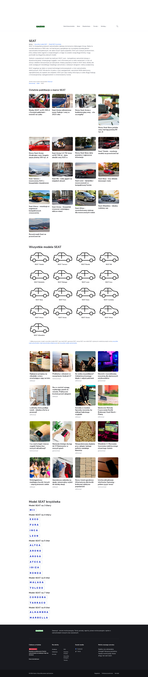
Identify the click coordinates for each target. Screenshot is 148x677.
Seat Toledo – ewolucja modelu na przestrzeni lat (108, 152)
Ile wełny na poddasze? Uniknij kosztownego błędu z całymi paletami (84, 376)
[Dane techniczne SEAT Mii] (108, 257)
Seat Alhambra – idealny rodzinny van (108, 207)
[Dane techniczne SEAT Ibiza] (39, 292)
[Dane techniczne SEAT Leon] (85, 274)
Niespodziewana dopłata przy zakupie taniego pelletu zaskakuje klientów (85, 447)
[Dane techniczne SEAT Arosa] (62, 310)
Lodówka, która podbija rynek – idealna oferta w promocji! (39, 410)
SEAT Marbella (39, 282)
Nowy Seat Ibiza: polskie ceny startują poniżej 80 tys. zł (108, 129)
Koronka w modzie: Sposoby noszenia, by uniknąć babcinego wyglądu (83, 411)
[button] (117, 26)
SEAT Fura (62, 300)
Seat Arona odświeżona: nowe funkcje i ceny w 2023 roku (61, 112)
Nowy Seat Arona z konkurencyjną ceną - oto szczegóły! (85, 112)
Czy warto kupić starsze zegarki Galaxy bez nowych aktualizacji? (39, 446)
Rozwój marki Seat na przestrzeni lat (37, 235)
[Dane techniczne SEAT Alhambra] (39, 328)
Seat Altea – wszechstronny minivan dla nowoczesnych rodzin (85, 210)
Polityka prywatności (107, 673)
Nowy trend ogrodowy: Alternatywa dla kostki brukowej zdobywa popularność (84, 483)
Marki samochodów (69, 26)
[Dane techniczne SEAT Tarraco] (62, 257)
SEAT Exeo (85, 300)
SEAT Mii (109, 264)
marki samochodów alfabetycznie (49, 343)
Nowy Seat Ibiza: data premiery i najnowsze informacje (84, 155)
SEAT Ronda (85, 264)
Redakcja (54, 649)
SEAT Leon (85, 282)
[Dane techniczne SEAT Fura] (62, 292)
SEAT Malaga (62, 282)
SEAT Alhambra (39, 335)
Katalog (103, 26)
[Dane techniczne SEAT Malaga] (62, 274)
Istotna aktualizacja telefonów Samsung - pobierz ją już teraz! (106, 482)
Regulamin (97, 673)
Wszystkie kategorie (66, 657)
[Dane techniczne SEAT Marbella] (39, 274)
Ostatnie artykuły (66, 652)
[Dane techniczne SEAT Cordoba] (108, 292)
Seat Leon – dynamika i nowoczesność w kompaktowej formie (84, 183)
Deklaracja (54, 652)
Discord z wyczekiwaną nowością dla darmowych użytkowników (108, 376)
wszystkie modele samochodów (68, 343)
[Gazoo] (40, 26)
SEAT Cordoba (109, 300)
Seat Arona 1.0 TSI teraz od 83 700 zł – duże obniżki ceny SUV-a (62, 155)
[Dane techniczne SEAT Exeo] (85, 292)
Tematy (66, 660)
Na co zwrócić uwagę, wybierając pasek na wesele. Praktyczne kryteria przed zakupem (61, 390)
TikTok (79, 651)
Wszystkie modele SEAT (41, 44)
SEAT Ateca (39, 318)
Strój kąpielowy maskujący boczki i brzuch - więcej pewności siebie (40, 482)
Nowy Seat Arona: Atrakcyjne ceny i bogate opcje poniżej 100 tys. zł (39, 155)
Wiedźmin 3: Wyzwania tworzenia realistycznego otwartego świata (108, 446)
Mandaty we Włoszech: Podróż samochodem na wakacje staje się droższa (38, 653)
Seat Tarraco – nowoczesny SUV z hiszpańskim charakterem (39, 181)
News (78, 26)
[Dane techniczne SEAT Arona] (85, 310)
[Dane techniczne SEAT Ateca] (39, 310)
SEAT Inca (108, 282)
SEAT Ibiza (39, 300)
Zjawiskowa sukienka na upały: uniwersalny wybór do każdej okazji (62, 482)
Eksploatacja (86, 26)
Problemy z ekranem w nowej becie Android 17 (61, 375)
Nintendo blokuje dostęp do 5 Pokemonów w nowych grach (62, 446)
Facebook (79, 649)
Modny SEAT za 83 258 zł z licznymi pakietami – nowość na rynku (39, 112)
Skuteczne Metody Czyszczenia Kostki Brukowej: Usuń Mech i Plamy (107, 411)
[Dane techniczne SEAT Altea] (108, 310)
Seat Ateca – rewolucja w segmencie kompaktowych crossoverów (39, 209)
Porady (95, 26)
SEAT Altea (109, 318)
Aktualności (33, 649)
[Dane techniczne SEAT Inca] (108, 274)
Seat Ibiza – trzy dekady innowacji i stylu (107, 180)
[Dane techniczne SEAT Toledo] (39, 257)
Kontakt (54, 654)
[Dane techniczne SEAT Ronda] (85, 257)
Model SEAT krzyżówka (55, 44)
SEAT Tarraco (62, 264)
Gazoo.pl (50, 81)
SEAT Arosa (62, 318)
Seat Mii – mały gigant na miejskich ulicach (62, 180)
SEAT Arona (85, 318)
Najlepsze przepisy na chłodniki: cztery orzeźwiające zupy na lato (40, 376)
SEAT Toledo (39, 264)
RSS (65, 649)
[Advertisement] (74, 12)
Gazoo (35, 673)
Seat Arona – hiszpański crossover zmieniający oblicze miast (61, 209)
